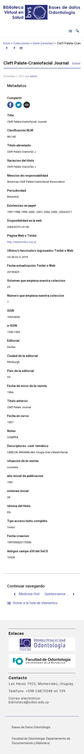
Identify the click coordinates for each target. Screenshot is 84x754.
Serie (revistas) (43, 43)
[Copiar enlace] (26, 105)
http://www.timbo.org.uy (21, 242)
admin (33, 76)
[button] (77, 31)
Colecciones (21, 43)
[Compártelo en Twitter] (18, 105)
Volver (76, 63)
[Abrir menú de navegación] (70, 31)
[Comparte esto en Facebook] (10, 105)
